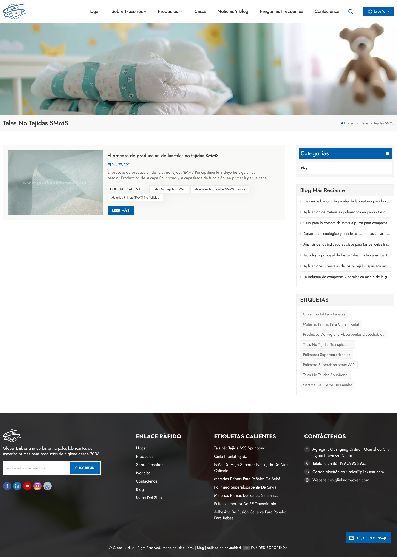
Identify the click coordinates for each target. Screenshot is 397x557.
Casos (200, 11)
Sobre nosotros (127, 11)
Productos (168, 11)
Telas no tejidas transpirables (327, 344)
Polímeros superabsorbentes (326, 354)
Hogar (93, 11)
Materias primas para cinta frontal (331, 324)
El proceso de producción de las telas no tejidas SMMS (163, 155)
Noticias (143, 473)
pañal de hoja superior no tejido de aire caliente (251, 468)
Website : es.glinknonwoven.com (340, 480)
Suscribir (84, 468)
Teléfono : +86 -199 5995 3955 (339, 463)
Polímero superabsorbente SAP (329, 364)
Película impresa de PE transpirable (245, 504)
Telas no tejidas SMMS (169, 189)
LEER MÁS (120, 210)
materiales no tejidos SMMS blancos (219, 189)
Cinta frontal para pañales (324, 314)
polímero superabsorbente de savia (245, 487)
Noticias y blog (233, 11)
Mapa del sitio (149, 498)
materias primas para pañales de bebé (247, 479)
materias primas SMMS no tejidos (135, 197)
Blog (304, 168)
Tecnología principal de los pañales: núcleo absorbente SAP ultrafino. (347, 255)
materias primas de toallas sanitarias (246, 495)
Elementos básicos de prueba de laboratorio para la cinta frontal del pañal (347, 201)
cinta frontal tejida (230, 456)
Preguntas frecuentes (281, 11)
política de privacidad (224, 547)
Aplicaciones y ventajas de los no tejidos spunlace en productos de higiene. (347, 266)
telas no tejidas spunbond (325, 375)
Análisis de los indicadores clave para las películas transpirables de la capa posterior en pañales (347, 244)
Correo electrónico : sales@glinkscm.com (348, 472)
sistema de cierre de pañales (327, 385)
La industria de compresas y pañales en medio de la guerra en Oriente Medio (347, 276)
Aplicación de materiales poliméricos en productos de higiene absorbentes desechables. (347, 212)
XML (190, 547)
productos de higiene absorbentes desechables (343, 334)
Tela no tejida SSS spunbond (239, 448)
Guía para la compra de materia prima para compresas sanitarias (347, 222)
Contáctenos (327, 11)
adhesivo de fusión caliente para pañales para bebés (250, 515)
